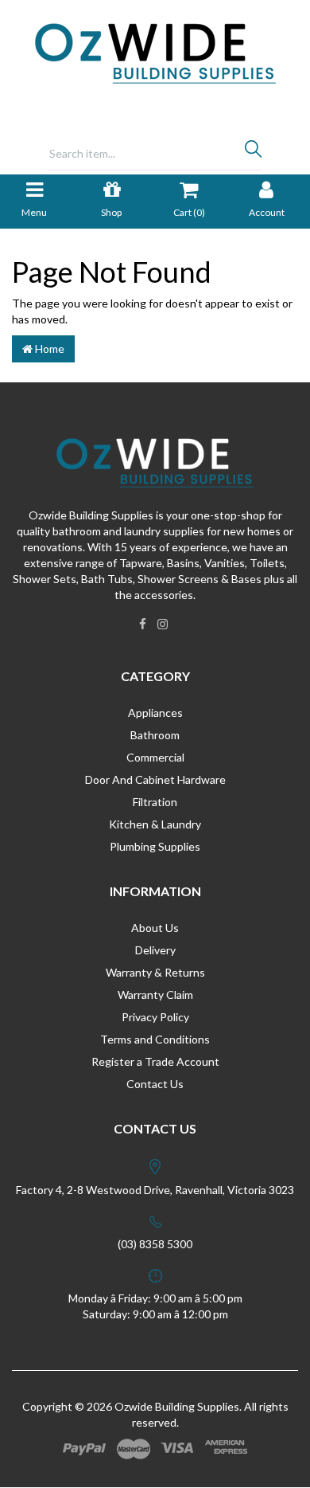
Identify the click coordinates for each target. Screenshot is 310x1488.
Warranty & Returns (155, 972)
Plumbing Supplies (155, 846)
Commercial (155, 757)
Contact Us (155, 1084)
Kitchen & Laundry (155, 824)
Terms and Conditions (155, 1039)
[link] (142, 624)
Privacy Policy (155, 1017)
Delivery (155, 950)
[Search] (253, 153)
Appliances (155, 712)
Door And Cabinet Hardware (155, 779)
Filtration (155, 802)
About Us (155, 927)
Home (48, 348)
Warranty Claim (155, 994)
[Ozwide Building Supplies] (155, 52)
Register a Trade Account (155, 1061)
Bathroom (155, 735)
